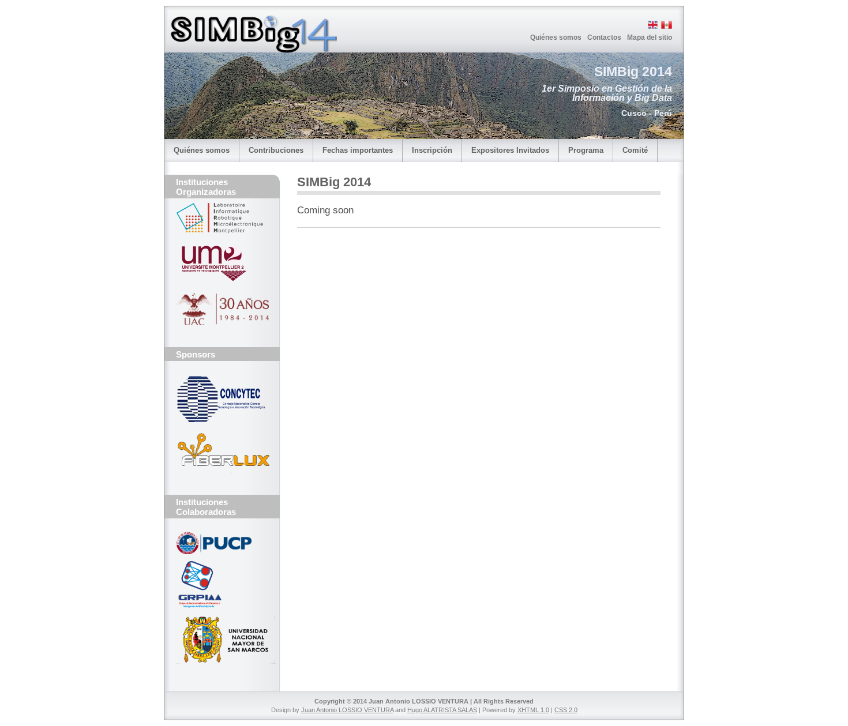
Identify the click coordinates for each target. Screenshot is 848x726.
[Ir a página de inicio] (222, 58)
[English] (652, 27)
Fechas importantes (357, 150)
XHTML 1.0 (533, 709)
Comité (635, 150)
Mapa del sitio (649, 37)
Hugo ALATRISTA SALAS (442, 709)
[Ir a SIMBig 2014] (253, 51)
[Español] (665, 27)
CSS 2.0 (565, 709)
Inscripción (432, 150)
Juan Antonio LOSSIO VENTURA (347, 709)
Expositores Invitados (510, 150)
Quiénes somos (555, 37)
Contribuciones (276, 150)
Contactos (604, 37)
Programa (585, 150)
